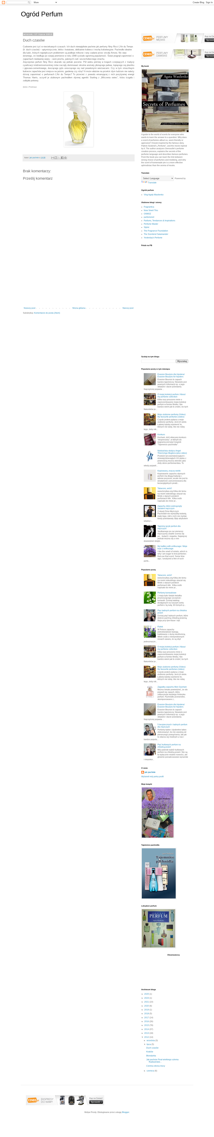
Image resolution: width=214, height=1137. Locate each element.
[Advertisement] (78, 279)
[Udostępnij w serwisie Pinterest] (65, 157)
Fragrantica (149, 207)
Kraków (149, 1052)
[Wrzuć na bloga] (56, 157)
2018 (146, 1013)
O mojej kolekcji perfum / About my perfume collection (171, 395)
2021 (146, 1002)
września (151, 1040)
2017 (146, 1017)
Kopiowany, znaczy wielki (169, 471)
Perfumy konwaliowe (166, 593)
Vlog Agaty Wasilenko (154, 195)
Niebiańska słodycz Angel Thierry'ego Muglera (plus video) (172, 452)
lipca (149, 1044)
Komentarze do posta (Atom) (47, 313)
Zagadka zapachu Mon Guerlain (172, 687)
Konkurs (161, 434)
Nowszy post (29, 308)
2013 (146, 1033)
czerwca (151, 1071)
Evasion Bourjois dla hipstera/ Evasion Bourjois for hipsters (171, 375)
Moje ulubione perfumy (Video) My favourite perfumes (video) (171, 415)
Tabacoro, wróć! (164, 488)
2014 (146, 1029)
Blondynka (151, 1056)
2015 (146, 1025)
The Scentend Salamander (156, 234)
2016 (146, 1021)
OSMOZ (147, 214)
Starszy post (127, 308)
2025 (146, 994)
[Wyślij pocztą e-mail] (52, 157)
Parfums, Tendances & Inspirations (159, 220)
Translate (152, 182)
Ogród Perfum (42, 14)
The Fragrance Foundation (156, 231)
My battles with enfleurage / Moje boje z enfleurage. (172, 547)
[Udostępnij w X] (59, 157)
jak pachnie (150, 772)
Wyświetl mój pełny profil (152, 776)
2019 (146, 1010)
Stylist (146, 227)
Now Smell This (151, 210)
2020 (146, 1006)
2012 (146, 1037)
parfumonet (149, 217)
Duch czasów (152, 1048)
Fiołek (160, 627)
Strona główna (78, 308)
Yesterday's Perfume (153, 237)
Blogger (125, 1112)
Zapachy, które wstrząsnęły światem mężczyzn (169, 507)
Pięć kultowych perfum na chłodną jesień (169, 745)
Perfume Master (151, 224)
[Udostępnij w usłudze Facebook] (62, 157)
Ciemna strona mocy (155, 1066)
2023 (146, 998)
